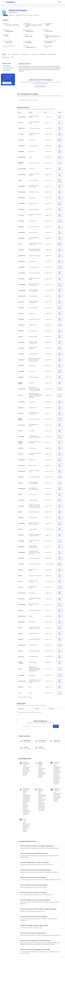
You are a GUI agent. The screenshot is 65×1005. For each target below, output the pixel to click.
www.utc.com (48, 31)
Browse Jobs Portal (40, 86)
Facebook (41, 951)
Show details (59, 117)
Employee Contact (25, 54)
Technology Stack (5, 57)
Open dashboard (6, 82)
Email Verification (42, 54)
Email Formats (34, 54)
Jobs (9, 54)
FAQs (12, 57)
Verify (55, 726)
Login (59, 2)
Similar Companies (52, 54)
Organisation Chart (16, 54)
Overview (4, 54)
